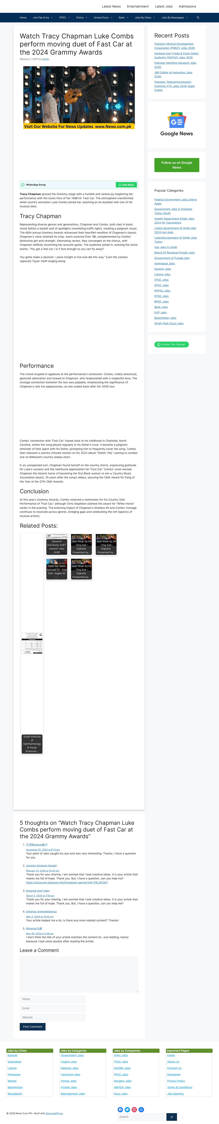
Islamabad (14, 1061)
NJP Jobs (160, 312)
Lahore (12, 1068)
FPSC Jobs (161, 279)
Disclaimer (174, 1074)
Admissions (187, 6)
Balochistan (15, 1087)
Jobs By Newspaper (173, 17)
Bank (122, 17)
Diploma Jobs (69, 1068)
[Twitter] (127, 1109)
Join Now (128, 184)
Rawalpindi (15, 1093)
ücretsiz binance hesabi (41, 865)
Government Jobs (72, 1055)
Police (80, 17)
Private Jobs (69, 1087)
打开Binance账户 (36, 844)
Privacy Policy (176, 1081)
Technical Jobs (70, 1074)
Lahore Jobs (162, 274)
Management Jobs (73, 1093)
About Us (173, 1061)
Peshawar (14, 1074)
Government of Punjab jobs (172, 258)
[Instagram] (134, 1109)
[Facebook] (120, 1109)
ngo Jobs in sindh (165, 247)
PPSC (62, 17)
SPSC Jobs (161, 285)
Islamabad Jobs (164, 263)
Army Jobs (121, 1055)
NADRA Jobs (122, 1068)
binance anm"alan (37, 890)
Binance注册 (34, 928)
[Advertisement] (79, 156)
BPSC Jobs (161, 301)
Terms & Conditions (179, 1087)
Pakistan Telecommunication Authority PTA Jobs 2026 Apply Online (174, 86)
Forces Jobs (68, 1081)
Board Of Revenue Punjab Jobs (174, 252)
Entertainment (138, 6)
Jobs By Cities (143, 17)
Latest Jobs (164, 6)
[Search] (171, 1117)
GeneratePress (54, 1113)
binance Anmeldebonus (41, 911)
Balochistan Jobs (165, 318)
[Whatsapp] (141, 1109)
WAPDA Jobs (122, 1087)
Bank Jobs (161, 307)
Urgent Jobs (69, 1061)
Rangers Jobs (123, 1081)
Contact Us (174, 1068)
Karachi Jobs (162, 269)
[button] (198, 17)
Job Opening (175, 1093)
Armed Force (101, 17)
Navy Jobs (121, 1093)
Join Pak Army (41, 17)
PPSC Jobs (161, 296)
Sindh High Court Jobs (169, 323)
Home (23, 17)
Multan (12, 1081)
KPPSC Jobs (162, 290)
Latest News (111, 6)
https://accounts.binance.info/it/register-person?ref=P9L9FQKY (67, 882)
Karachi (12, 1055)
